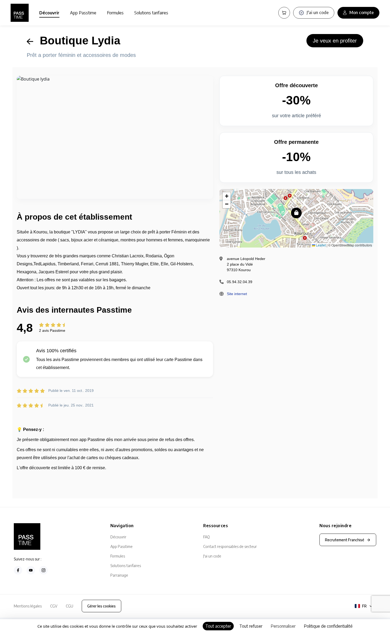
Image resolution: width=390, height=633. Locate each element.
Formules (115, 12)
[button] (296, 213)
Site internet (237, 294)
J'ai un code (212, 556)
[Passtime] (20, 13)
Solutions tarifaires (151, 12)
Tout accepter (218, 626)
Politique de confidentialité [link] (328, 626)
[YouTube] (31, 570)
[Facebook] (18, 570)
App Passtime (83, 12)
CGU (69, 606)
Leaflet (320, 245)
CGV (53, 606)
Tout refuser (250, 626)
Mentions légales (28, 606)
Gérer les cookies (101, 606)
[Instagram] (43, 570)
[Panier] (284, 13)
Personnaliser (283, 626)
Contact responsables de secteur (230, 546)
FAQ (206, 537)
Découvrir (49, 12)
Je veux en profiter (335, 41)
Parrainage (119, 575)
